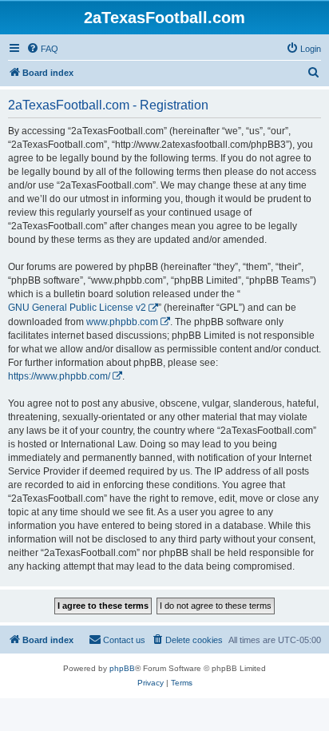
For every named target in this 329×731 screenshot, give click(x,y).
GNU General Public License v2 (77, 307)
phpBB (122, 668)
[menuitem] (42, 48)
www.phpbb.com (122, 322)
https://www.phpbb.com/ (59, 376)
